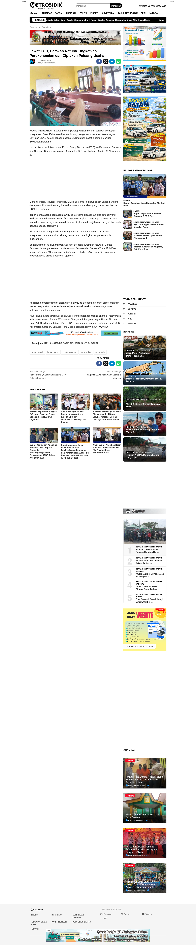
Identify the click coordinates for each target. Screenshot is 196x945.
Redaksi (35, 928)
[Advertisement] (15, 43)
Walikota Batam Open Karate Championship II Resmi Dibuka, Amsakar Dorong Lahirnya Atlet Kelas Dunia (107, 415)
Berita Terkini (146, 222)
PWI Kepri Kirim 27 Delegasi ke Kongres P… (150, 575)
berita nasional (69, 352)
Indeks (34, 914)
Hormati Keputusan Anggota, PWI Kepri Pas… (148, 247)
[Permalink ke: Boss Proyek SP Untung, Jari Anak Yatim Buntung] (144, 424)
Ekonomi (132, 323)
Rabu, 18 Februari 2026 (136, 820)
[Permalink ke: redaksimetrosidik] (32, 61)
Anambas (132, 303)
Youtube (148, 914)
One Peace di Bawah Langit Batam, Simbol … (149, 600)
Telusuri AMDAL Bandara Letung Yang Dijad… (142, 456)
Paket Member (59, 921)
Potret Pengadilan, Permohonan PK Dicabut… (144, 379)
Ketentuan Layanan (78, 916)
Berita (136, 222)
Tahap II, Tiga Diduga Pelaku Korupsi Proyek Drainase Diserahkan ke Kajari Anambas (144, 779)
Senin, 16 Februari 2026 (136, 855)
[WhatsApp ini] (118, 61)
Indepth (130, 350)
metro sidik (100, 352)
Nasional (140, 571)
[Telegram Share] (112, 61)
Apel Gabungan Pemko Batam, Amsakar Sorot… (148, 225)
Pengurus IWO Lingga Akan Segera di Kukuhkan (103, 374)
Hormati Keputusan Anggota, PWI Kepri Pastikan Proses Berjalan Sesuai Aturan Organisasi (44, 415)
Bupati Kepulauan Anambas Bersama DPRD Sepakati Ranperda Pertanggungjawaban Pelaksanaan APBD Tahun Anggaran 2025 (43, 451)
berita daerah (37, 352)
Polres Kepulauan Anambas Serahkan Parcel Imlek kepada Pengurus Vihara (141, 849)
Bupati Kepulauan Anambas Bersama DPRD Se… (147, 214)
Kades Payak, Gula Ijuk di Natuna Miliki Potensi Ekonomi (48, 374)
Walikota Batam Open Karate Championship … (147, 236)
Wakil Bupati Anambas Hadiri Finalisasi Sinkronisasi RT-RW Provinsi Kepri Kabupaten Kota (107, 448)
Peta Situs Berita (81, 921)
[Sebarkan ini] (99, 61)
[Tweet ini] (105, 61)
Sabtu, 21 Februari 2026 (136, 785)
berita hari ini (53, 352)
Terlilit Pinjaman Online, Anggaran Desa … (143, 405)
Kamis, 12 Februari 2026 (136, 890)
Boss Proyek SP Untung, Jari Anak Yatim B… (143, 430)
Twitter (127, 914)
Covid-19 (132, 308)
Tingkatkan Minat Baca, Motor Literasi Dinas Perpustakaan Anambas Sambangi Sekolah (141, 884)
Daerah (126, 200)
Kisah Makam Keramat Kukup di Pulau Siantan (142, 816)
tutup (24, 1)
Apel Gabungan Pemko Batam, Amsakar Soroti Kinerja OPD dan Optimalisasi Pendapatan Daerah (73, 416)
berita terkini (85, 352)
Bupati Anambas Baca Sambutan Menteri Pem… (144, 204)
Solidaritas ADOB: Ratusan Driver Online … (149, 561)
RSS (105, 918)
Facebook (107, 914)
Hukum (139, 596)
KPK (130, 318)
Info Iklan (57, 914)
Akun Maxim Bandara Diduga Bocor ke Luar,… (148, 587)
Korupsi (132, 313)
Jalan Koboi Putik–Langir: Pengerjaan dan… (139, 354)
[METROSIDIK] (46, 5)
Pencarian (116, 5)
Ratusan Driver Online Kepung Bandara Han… (147, 550)
